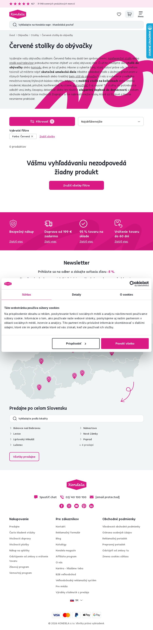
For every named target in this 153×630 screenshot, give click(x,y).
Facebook (61, 506)
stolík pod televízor (21, 63)
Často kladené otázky (22, 532)
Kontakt (60, 526)
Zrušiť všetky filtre (76, 185)
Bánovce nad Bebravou (26, 428)
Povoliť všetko (124, 343)
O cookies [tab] (126, 294)
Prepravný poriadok (113, 544)
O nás (59, 562)
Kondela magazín (66, 550)
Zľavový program (19, 567)
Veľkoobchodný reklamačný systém (76, 580)
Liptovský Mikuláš (23, 439)
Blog (58, 538)
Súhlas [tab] (26, 294)
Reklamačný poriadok (114, 538)
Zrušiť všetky (47, 136)
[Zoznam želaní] (119, 14)
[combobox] (111, 121)
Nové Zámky (90, 433)
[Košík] (129, 14)
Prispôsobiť (74, 343)
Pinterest (84, 506)
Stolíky (35, 35)
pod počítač (80, 85)
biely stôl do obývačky (83, 76)
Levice (17, 433)
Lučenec (18, 445)
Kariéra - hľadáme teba (69, 568)
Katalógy (61, 544)
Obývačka (23, 35)
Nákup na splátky (19, 550)
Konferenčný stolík (120, 58)
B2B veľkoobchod (66, 574)
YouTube (76, 506)
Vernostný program (20, 573)
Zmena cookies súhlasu (115, 556)
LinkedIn (91, 506)
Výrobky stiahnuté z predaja (72, 592)
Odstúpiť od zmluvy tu (115, 550)
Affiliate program (66, 556)
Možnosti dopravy (20, 538)
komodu (36, 67)
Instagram (69, 506)
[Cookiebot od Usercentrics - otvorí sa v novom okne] (132, 284)
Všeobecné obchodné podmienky (121, 526)
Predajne (14, 526)
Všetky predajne (24, 456)
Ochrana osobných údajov (117, 532)
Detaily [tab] (76, 294)
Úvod (12, 35)
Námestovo (90, 428)
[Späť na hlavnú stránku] (17, 14)
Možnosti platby (19, 544)
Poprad (87, 439)
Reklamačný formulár (68, 532)
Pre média (62, 586)
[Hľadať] (13, 24)
